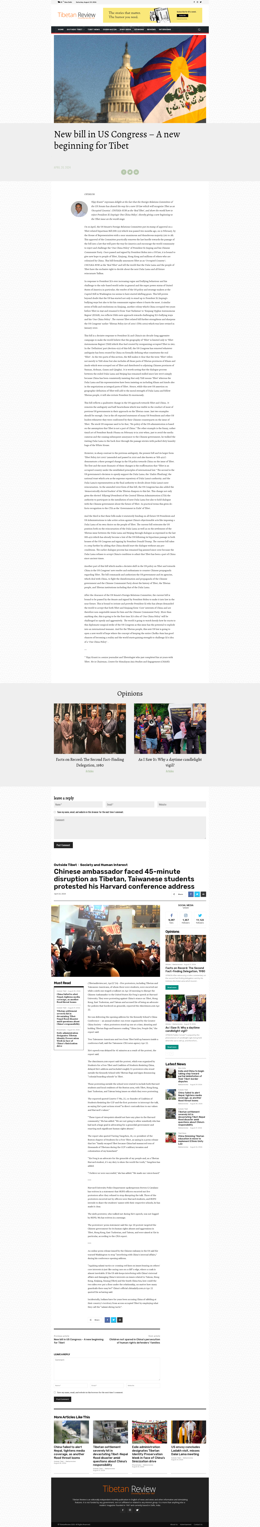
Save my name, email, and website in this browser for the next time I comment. (90, 812)
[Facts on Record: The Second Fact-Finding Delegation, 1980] (90, 728)
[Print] (136, 172)
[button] (199, 29)
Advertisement (185, 1524)
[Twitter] (200, 2)
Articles (90, 771)
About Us (174, 1524)
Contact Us (198, 1524)
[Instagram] (197, 2)
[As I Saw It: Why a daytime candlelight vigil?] (170, 728)
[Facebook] (194, 2)
